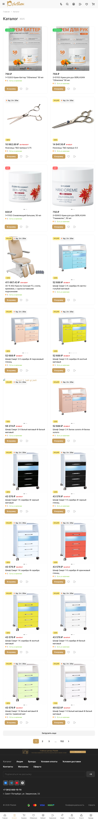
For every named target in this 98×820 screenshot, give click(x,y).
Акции (19, 761)
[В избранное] (21, 89)
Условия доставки (72, 761)
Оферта (37, 766)
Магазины (23, 766)
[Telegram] (11, 782)
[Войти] (73, 4)
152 (62, 741)
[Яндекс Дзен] (22, 782)
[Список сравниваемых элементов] (80, 4)
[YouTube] (16, 782)
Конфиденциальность (74, 805)
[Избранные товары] (86, 4)
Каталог (7, 761)
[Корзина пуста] (93, 4)
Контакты (8, 766)
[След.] (68, 741)
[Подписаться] (90, 774)
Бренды (32, 761)
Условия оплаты (49, 761)
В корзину (11, 89)
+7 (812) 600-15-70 (12, 790)
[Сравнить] (27, 89)
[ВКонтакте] (5, 782)
